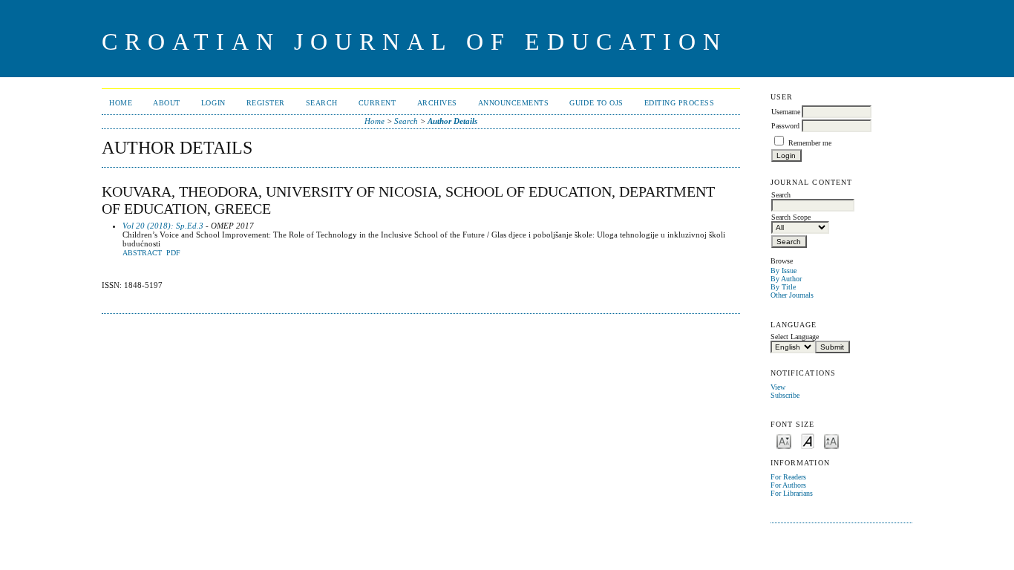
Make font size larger (831, 440)
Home (120, 103)
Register (265, 103)
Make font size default (807, 440)
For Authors (788, 485)
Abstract (142, 253)
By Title (783, 287)
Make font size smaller (783, 440)
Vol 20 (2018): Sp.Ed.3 (162, 225)
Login (213, 103)
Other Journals (792, 295)
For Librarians (792, 493)
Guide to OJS (596, 103)
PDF (173, 253)
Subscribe (785, 395)
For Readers (788, 477)
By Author (786, 279)
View (778, 387)
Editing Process (679, 103)
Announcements (513, 103)
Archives (437, 103)
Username (785, 112)
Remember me (809, 143)
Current (377, 103)
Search (322, 103)
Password (785, 126)
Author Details (452, 121)
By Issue (784, 270)
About (166, 103)
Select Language (795, 336)
